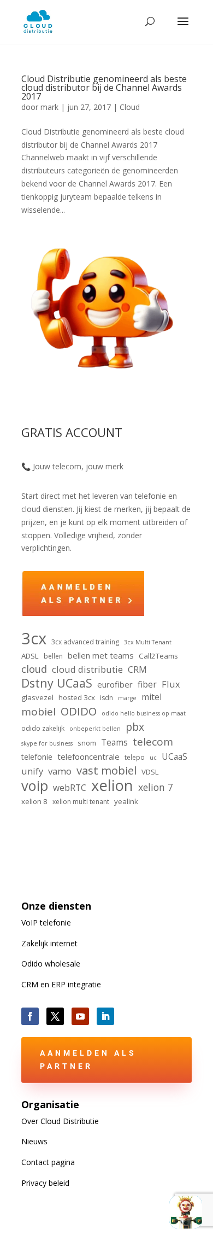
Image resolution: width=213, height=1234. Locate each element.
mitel (151, 697)
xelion (112, 785)
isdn (106, 697)
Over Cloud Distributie (60, 1121)
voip (34, 786)
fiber (147, 684)
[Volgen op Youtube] (80, 1016)
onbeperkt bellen (95, 728)
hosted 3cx (76, 697)
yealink (126, 801)
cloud (34, 669)
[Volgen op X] (55, 1016)
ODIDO (79, 711)
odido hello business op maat (144, 713)
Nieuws (34, 1141)
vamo (60, 771)
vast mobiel (106, 770)
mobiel (38, 712)
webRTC (69, 788)
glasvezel (37, 697)
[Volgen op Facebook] (30, 1016)
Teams (114, 742)
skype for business (47, 743)
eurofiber (115, 684)
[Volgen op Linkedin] (105, 1016)
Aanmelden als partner (88, 1059)
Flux (171, 684)
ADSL (30, 656)
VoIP (46, 922)
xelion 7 (155, 787)
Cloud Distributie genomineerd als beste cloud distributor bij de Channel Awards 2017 (104, 87)
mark (49, 107)
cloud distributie (87, 669)
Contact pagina (48, 1162)
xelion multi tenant (80, 801)
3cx (33, 638)
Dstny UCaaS (56, 683)
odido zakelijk (42, 728)
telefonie (36, 757)
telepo (135, 757)
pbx (135, 727)
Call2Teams (158, 656)
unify (32, 771)
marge (127, 698)
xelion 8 (34, 801)
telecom (153, 742)
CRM (137, 669)
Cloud (130, 107)
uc (153, 757)
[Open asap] (185, 1212)
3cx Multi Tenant (147, 642)
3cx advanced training (85, 642)
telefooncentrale (88, 756)
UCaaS (174, 756)
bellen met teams (101, 655)
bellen (53, 656)
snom (87, 743)
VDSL (150, 772)
